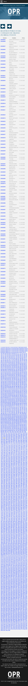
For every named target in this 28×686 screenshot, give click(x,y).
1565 (16, 494)
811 (18, 414)
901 (3, 423)
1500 (19, 487)
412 (5, 380)
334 (16, 373)
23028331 (3, 95)
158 (1, 358)
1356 (16, 471)
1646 (26, 503)
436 (24, 381)
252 (20, 365)
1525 (26, 489)
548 (24, 391)
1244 (11, 458)
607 (3, 397)
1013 (11, 433)
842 (24, 417)
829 (26, 416)
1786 (19, 518)
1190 (14, 452)
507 (26, 387)
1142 (4, 447)
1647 (2, 504)
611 (11, 397)
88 (6, 352)
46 (3, 349)
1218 (2, 456)
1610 (19, 499)
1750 (11, 515)
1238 (24, 457)
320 (16, 371)
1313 (19, 466)
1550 (6, 493)
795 (14, 413)
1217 (26, 455)
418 (16, 380)
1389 (16, 474)
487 (14, 386)
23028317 (3, 106)
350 (20, 374)
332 (13, 373)
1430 (9, 479)
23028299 (3, 271)
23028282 (3, 227)
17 (17, 347)
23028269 (3, 193)
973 (7, 429)
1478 (19, 484)
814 (24, 414)
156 (24, 357)
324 (24, 371)
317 (11, 371)
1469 (24, 483)
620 (1, 398)
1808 (19, 521)
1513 (24, 488)
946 (9, 427)
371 (7, 376)
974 (9, 429)
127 (22, 354)
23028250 (3, 124)
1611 (21, 499)
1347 (21, 469)
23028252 (3, 121)
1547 (26, 491)
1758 (4, 516)
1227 (24, 456)
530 (16, 390)
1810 (24, 521)
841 (22, 417)
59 (21, 349)
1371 (26, 472)
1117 (24, 444)
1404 (26, 476)
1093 (19, 441)
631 (22, 398)
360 (13, 375)
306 (16, 370)
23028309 (3, 296)
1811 (26, 521)
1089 (9, 441)
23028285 (3, 157)
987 (7, 430)
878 (13, 420)
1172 (24, 450)
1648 (4, 504)
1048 (16, 436)
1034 (9, 435)
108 (13, 353)
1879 (4, 529)
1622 (21, 500)
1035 (11, 435)
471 (11, 385)
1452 (9, 482)
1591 (26, 496)
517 (18, 389)
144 (1, 357)
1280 (19, 462)
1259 (21, 460)
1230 (4, 457)
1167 (11, 450)
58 (20, 349)
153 (18, 357)
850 (13, 418)
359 (11, 375)
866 (16, 419)
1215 (21, 455)
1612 (24, 499)
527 (11, 390)
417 (14, 380)
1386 (9, 474)
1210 (9, 455)
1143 (6, 447)
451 (26, 382)
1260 (24, 460)
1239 (26, 457)
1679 (26, 506)
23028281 (3, 196)
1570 (2, 495)
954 (24, 427)
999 (3, 431)
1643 (19, 503)
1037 (16, 435)
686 (20, 403)
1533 (19, 490)
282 (24, 368)
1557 (24, 493)
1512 (21, 488)
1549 (4, 493)
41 (24, 348)
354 (1, 375)
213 (26, 362)
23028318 (3, 118)
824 (16, 416)
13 (12, 347)
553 (7, 392)
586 (16, 395)
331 (11, 373)
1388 (14, 474)
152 (16, 357)
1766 (24, 516)
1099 (6, 442)
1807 (16, 521)
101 (25, 352)
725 (14, 407)
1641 (14, 503)
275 (11, 368)
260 (9, 367)
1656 (24, 504)
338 (24, 373)
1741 (16, 514)
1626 (4, 501)
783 (18, 412)
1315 (24, 466)
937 (18, 425)
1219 (4, 456)
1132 (6, 446)
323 (22, 371)
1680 (2, 507)
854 (20, 418)
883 (22, 420)
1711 (24, 510)
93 (13, 352)
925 (22, 424)
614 (16, 397)
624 (9, 398)
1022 (6, 434)
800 (24, 413)
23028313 (3, 306)
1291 (19, 463)
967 (22, 428)
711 (14, 406)
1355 (14, 471)
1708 (16, 510)
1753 (19, 515)
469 (7, 385)
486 (13, 386)
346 (13, 374)
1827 (11, 523)
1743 (21, 514)
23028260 (3, 260)
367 (26, 375)
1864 (21, 527)
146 (5, 357)
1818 (16, 522)
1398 (11, 476)
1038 (19, 435)
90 (9, 352)
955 (26, 427)
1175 (4, 451)
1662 (11, 505)
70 (9, 351)
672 (20, 402)
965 (18, 428)
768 (16, 411)
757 (22, 409)
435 (22, 381)
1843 (24, 525)
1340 (4, 469)
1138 (21, 446)
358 (9, 375)
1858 (6, 527)
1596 (11, 498)
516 (16, 389)
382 (1, 378)
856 (24, 418)
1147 (16, 447)
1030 (26, 434)
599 (14, 396)
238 (20, 364)
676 (1, 403)
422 (24, 380)
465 (26, 384)
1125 (16, 445)
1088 (6, 441)
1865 (24, 527)
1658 (2, 505)
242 (1, 365)
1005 (18, 431)
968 (24, 428)
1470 (26, 483)
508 (1, 389)
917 (7, 424)
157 (26, 357)
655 (14, 401)
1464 (11, 483)
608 (5, 397)
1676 (19, 506)
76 (17, 351)
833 (7, 417)
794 (13, 413)
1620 (16, 500)
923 (18, 424)
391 (18, 378)
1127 (21, 445)
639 (11, 400)
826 (20, 416)
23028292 (3, 245)
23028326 (3, 77)
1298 (9, 465)
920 (13, 424)
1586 (14, 496)
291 (14, 369)
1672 (9, 506)
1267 (14, 461)
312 (1, 371)
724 (13, 407)
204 (9, 362)
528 (13, 390)
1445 (19, 480)
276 (13, 368)
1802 (4, 521)
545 (18, 391)
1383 (2, 474)
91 (10, 352)
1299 (11, 465)
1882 (11, 529)
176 (9, 359)
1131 (4, 446)
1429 (6, 479)
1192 (19, 452)
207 (14, 362)
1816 (11, 522)
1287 (9, 463)
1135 (14, 446)
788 (1, 413)
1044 (6, 436)
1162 (26, 449)
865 (14, 419)
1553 (14, 493)
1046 (11, 436)
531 (18, 390)
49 (7, 349)
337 (22, 373)
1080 (14, 440)
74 (14, 351)
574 (20, 393)
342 (5, 374)
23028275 (3, 268)
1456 (19, 482)
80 (22, 351)
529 (14, 390)
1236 (19, 457)
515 (14, 389)
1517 (6, 489)
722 (9, 407)
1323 (16, 467)
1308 (6, 466)
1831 (21, 523)
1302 (19, 465)
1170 (19, 450)
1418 (6, 478)
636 (5, 400)
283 (26, 368)
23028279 (3, 165)
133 (7, 356)
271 (3, 368)
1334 (16, 468)
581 (7, 395)
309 (22, 370)
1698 (19, 509)
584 (13, 395)
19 (20, 347)
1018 (24, 433)
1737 (6, 514)
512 (9, 389)
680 (9, 403)
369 (3, 376)
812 (20, 414)
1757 (2, 516)
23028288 (3, 203)
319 (14, 371)
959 (7, 428)
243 (3, 365)
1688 (21, 507)
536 (1, 391)
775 (3, 412)
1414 (24, 477)
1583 (6, 496)
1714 (4, 511)
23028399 (3, 56)
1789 (26, 518)
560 (20, 392)
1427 (2, 479)
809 (14, 414)
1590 (24, 496)
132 (5, 356)
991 (14, 430)
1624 (26, 500)
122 (13, 354)
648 (1, 401)
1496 (9, 487)
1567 (21, 494)
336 (20, 373)
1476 (14, 484)
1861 (14, 527)
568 (9, 393)
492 (24, 386)
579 (3, 395)
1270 (21, 461)
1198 (6, 454)
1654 (19, 504)
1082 (19, 440)
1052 (26, 436)
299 (3, 370)
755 (18, 409)
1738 (9, 514)
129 (26, 354)
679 (7, 403)
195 (18, 360)
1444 (16, 480)
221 (14, 363)
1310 (11, 466)
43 (26, 348)
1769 (4, 517)
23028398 (3, 41)
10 (8, 347)
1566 (19, 494)
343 (7, 374)
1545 (21, 491)
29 (7, 348)
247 (11, 365)
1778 (26, 517)
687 (22, 403)
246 (9, 365)
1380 (21, 473)
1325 (21, 467)
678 (5, 403)
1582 (4, 496)
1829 (16, 523)
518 (20, 389)
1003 (13, 431)
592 (1, 396)
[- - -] (1, 1)
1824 (4, 523)
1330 (6, 468)
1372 (2, 473)
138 (16, 356)
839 (18, 417)
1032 (4, 435)
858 (1, 419)
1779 (2, 518)
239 (22, 364)
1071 (19, 439)
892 (13, 422)
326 (1, 373)
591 (26, 395)
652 (9, 401)
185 (26, 359)
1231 (6, 457)
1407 (6, 477)
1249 (24, 458)
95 (16, 352)
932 (9, 425)
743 (22, 408)
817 (3, 416)
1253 (6, 460)
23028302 (3, 224)
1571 (4, 495)
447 (18, 382)
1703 (4, 510)
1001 (8, 431)
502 (16, 387)
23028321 (3, 110)
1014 (14, 433)
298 (1, 370)
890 (9, 422)
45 (2, 349)
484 (9, 386)
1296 (4, 465)
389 (14, 378)
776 (5, 412)
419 (18, 380)
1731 (19, 512)
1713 (2, 511)
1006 (20, 431)
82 (25, 351)
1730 (16, 512)
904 (9, 423)
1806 (14, 521)
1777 (24, 517)
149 (11, 357)
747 (3, 409)
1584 (9, 496)
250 (16, 365)
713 (18, 406)
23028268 (3, 230)
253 (22, 365)
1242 (6, 458)
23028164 (3, 341)
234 (13, 364)
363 (18, 375)
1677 (21, 506)
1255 (11, 460)
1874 (19, 528)
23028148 (3, 327)
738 (13, 408)
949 (14, 427)
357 (7, 375)
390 (16, 378)
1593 (4, 498)
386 (9, 378)
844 (1, 418)
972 (5, 429)
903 (7, 423)
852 (16, 418)
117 (3, 354)
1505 (4, 488)
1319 (6, 467)
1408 (9, 477)
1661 (9, 505)
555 (11, 392)
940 (24, 425)
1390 (19, 474)
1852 (19, 526)
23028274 (3, 183)
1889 (2, 531)
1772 (11, 517)
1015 (16, 433)
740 (16, 408)
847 (7, 418)
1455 (16, 482)
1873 (16, 528)
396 (1, 379)
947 (11, 427)
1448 (26, 480)
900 (1, 423)
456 (9, 384)
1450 (4, 482)
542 (13, 391)
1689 (24, 507)
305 (14, 370)
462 (20, 384)
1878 (2, 529)
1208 (4, 455)
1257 (16, 460)
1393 (26, 474)
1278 (14, 462)
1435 (21, 479)
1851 (16, 526)
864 (13, 419)
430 (13, 381)
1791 (4, 520)
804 (5, 414)
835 (11, 417)
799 (22, 413)
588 (20, 395)
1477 (16, 484)
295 (22, 369)
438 (1, 382)
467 (3, 385)
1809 (21, 521)
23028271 (3, 265)
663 (3, 402)
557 (14, 392)
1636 (2, 503)
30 (9, 348)
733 (3, 408)
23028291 (3, 154)
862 (9, 419)
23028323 (3, 114)
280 (20, 368)
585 (14, 395)
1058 (14, 438)
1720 (19, 511)
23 (26, 347)
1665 (19, 505)
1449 (2, 482)
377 (18, 376)
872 (1, 420)
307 (18, 370)
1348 (24, 469)
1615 (4, 500)
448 (20, 382)
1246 (16, 458)
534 (24, 390)
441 (7, 382)
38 (20, 348)
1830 (19, 523)
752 (13, 409)
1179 (14, 451)
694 (9, 405)
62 (25, 349)
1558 (26, 493)
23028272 (3, 219)
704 (1, 406)
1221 (9, 456)
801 (26, 413)
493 (26, 386)
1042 (2, 436)
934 (13, 425)
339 (26, 373)
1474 (9, 484)
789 (3, 413)
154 (20, 357)
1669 (2, 506)
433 (18, 381)
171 (26, 358)
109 (14, 353)
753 (14, 409)
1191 (16, 452)
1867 (2, 528)
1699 (21, 509)
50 (9, 349)
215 (3, 363)
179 (14, 359)
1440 (6, 480)
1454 (14, 482)
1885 (19, 529)
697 (14, 405)
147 (7, 357)
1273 (2, 462)
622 (5, 398)
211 (22, 362)
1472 (4, 484)
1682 (6, 507)
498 (9, 387)
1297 (6, 465)
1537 (2, 491)
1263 (4, 461)
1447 (24, 480)
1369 (21, 472)
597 (11, 396)
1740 (14, 514)
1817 (14, 522)
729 (22, 407)
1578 (21, 495)
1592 (2, 498)
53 (13, 349)
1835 (4, 525)
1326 (24, 467)
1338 (26, 468)
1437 (26, 479)
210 (20, 362)
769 (18, 411)
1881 (9, 529)
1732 (21, 512)
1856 (2, 527)
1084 (24, 440)
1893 (11, 531)
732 (1, 408)
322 (20, 371)
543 (14, 391)
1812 (2, 522)
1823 (2, 523)
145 (3, 357)
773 (26, 411)
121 (11, 354)
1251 (2, 460)
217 (7, 363)
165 (14, 358)
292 (16, 369)
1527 (4, 490)
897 (22, 422)
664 (5, 402)
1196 (2, 454)
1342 (9, 469)
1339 (2, 469)
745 (26, 408)
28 (6, 348)
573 (18, 393)
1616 (6, 500)
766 (13, 411)
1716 (9, 511)
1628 (9, 501)
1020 (2, 434)
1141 (2, 447)
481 (3, 386)
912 (24, 423)
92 (12, 352)
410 (1, 380)
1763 (16, 516)
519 (22, 389)
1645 (24, 503)
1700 (24, 509)
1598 (16, 498)
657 (18, 401)
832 (5, 417)
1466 (16, 483)
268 (24, 367)
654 (13, 401)
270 (1, 368)
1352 (6, 471)
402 (13, 379)
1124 (14, 445)
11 (9, 347)
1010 (4, 433)
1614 (2, 500)
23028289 (3, 175)
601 (18, 396)
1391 (21, 474)
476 (20, 385)
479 (26, 385)
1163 (2, 450)
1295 (2, 465)
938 (20, 425)
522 (1, 390)
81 (24, 351)
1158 (16, 449)
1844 (26, 525)
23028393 (3, 57)
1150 (24, 447)
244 (5, 365)
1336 (21, 468)
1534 (21, 490)
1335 (19, 468)
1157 (14, 449)
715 (22, 406)
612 (13, 397)
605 (26, 396)
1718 (14, 511)
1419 (9, 478)
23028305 (3, 291)
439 (3, 382)
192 (13, 360)
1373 (4, 473)
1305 (26, 465)
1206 (26, 454)
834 (9, 417)
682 (13, 403)
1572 (6, 495)
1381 (24, 473)
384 (5, 378)
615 (18, 397)
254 (24, 365)
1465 (14, 483)
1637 (4, 503)
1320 (9, 467)
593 (3, 396)
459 (14, 384)
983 (26, 429)
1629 (11, 501)
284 (1, 369)
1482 (2, 485)
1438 (2, 480)
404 (16, 379)
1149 (21, 447)
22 (24, 347)
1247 (19, 458)
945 (7, 427)
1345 (16, 469)
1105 (21, 442)
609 (7, 397)
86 (3, 352)
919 (11, 424)
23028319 (3, 314)
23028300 (3, 172)
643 (18, 400)
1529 (9, 490)
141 (22, 356)
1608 (14, 499)
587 (18, 395)
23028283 (3, 181)
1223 (14, 456)
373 (11, 376)
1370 (24, 472)
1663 (14, 505)
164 (13, 358)
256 (1, 367)
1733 (24, 512)
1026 (16, 434)
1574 (11, 495)
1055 (6, 438)
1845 (2, 526)
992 (16, 430)
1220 (6, 456)
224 (20, 363)
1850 (14, 526)
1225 (19, 456)
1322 (14, 467)
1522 (19, 489)
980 (20, 429)
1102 (14, 442)
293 (18, 369)
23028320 (3, 310)
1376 (11, 473)
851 (14, 418)
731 (26, 407)
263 (14, 367)
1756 (26, 515)
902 (5, 423)
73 (13, 351)
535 (26, 390)
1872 (14, 528)
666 (9, 402)
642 (16, 400)
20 (22, 347)
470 (9, 385)
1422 (16, 478)
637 (7, 400)
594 (5, 396)
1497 (11, 487)
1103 (16, 442)
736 (9, 408)
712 (16, 406)
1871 (11, 528)
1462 (6, 483)
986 (5, 430)
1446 (21, 480)
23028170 (3, 335)
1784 (14, 518)
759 (26, 409)
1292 (21, 463)
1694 (9, 509)
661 (26, 401)
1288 (11, 463)
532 (20, 390)
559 (18, 392)
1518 (9, 489)
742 (20, 408)
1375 (9, 473)
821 (11, 416)
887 (3, 422)
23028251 (3, 131)
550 (1, 392)
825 (18, 416)
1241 (4, 458)
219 (11, 363)
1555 (19, 493)
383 (3, 378)
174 (5, 359)
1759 (6, 516)
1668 (26, 505)
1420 (11, 478)
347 (14, 374)
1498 (14, 487)
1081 (16, 440)
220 (13, 363)
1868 (4, 528)
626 (13, 398)
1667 (24, 505)
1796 (16, 520)
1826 (9, 523)
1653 (16, 504)
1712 (26, 510)
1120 (4, 445)
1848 (9, 526)
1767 (26, 516)
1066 (6, 439)
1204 (21, 454)
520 (24, 389)
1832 (24, 523)
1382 (26, 473)
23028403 (3, 67)
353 (26, 374)
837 (14, 417)
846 (5, 418)
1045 (9, 436)
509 (3, 389)
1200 (11, 454)
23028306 (3, 283)
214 (1, 363)
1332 (11, 468)
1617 (9, 500)
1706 (11, 510)
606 (1, 397)
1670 (4, 506)
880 (16, 420)
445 (14, 382)
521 (26, 389)
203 (7, 362)
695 (11, 405)
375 (14, 376)
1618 (11, 500)
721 (7, 407)
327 (3, 373)
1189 (11, 452)
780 (13, 412)
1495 (6, 487)
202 (5, 362)
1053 (2, 438)
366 (24, 375)
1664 (16, 505)
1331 (9, 468)
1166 (9, 450)
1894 (14, 531)
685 (18, 403)
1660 (6, 505)
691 (3, 405)
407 (22, 379)
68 (6, 351)
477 (22, 385)
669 (14, 402)
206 (13, 362)
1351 (4, 471)
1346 (19, 469)
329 (7, 373)
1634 (24, 501)
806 (9, 414)
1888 (26, 529)
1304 (24, 465)
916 (5, 424)
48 (6, 349)
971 (3, 429)
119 (7, 354)
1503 (26, 487)
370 (5, 376)
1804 (9, 521)
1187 (6, 452)
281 (22, 368)
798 (20, 413)
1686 (16, 507)
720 (5, 407)
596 (9, 396)
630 (20, 398)
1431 (11, 479)
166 (16, 358)
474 (16, 385)
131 (3, 356)
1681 (4, 507)
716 (24, 406)
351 (22, 374)
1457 (21, 482)
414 (9, 380)
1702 (2, 510)
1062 (24, 438)
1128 (24, 445)
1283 (26, 462)
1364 (9, 472)
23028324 (3, 103)
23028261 (3, 239)
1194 (24, 452)
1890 (4, 531)
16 (16, 347)
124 (16, 354)
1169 (16, 450)
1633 (21, 501)
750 (9, 409)
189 (7, 360)
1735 (2, 514)
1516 (4, 489)
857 (26, 418)
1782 (9, 518)
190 (9, 360)
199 (26, 360)
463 (22, 384)
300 (5, 370)
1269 (19, 461)
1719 (16, 511)
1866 (26, 527)
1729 (14, 512)
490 (20, 386)
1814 (6, 522)
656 (16, 401)
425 (3, 381)
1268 (16, 461)
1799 (24, 520)
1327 (26, 467)
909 (18, 423)
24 (1, 348)
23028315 (3, 100)
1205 (24, 454)
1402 (21, 476)
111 (18, 353)
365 (22, 375)
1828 (14, 523)
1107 (26, 442)
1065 (4, 439)
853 (18, 418)
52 (12, 349)
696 (13, 405)
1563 (11, 494)
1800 (26, 520)
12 (11, 347)
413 (7, 380)
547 (22, 391)
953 (22, 427)
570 (13, 393)
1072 (21, 439)
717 (26, 406)
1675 (16, 506)
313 (3, 371)
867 (18, 419)
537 (3, 391)
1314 (21, 466)
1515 (2, 489)
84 (1, 352)
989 (11, 430)
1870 (9, 528)
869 (22, 419)
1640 (11, 503)
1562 (9, 494)
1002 (10, 431)
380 (24, 376)
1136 (16, 446)
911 (22, 423)
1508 (11, 488)
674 (24, 402)
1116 (21, 444)
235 (14, 364)
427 (7, 381)
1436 (24, 479)
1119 (2, 445)
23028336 (3, 88)
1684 (11, 507)
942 (1, 427)
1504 (2, 488)
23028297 (3, 163)
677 (3, 403)
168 (20, 358)
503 (18, 387)
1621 (19, 500)
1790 (2, 520)
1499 (16, 487)
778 (9, 412)
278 (16, 368)
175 (7, 359)
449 (22, 382)
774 (1, 412)
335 (18, 373)
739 (14, 408)
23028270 (3, 242)
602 (20, 396)
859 (3, 419)
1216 (24, 455)
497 (7, 387)
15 (15, 347)
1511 (19, 488)
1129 (26, 445)
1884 (16, 529)
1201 (14, 454)
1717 (11, 511)
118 (5, 354)
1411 (16, 477)
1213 (16, 455)
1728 (11, 512)
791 (7, 413)
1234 (14, 457)
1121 (6, 445)
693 (7, 405)
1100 (9, 442)
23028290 (3, 178)
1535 (24, 490)
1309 (9, 466)
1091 (14, 441)
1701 (26, 509)
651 (7, 401)
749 (7, 409)
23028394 (3, 64)
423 (26, 380)
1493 (2, 487)
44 (1, 349)
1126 (19, 445)
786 (24, 412)
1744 (24, 514)
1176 (6, 451)
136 (13, 356)
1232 (9, 457)
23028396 (3, 49)
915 (3, 424)
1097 (2, 442)
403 (14, 379)
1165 (6, 450)
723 (11, 407)
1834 (2, 525)
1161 (24, 449)
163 (11, 358)
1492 (26, 485)
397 (3, 379)
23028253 (3, 141)
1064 (2, 439)
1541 (11, 491)
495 (3, 387)
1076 (4, 440)
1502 (24, 487)
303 (11, 370)
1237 (21, 457)
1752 (16, 515)
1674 (14, 506)
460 (16, 384)
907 (14, 423)
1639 (9, 503)
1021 (4, 434)
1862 (16, 527)
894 (16, 422)
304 (13, 370)
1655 (21, 504)
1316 (26, 466)
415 (11, 380)
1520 (14, 489)
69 (7, 351)
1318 (4, 467)
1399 (14, 476)
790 (5, 413)
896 (20, 422)
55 (16, 349)
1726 (6, 512)
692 (5, 405)
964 (16, 428)
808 (13, 414)
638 (9, 400)
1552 (11, 493)
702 (24, 405)
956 (1, 428)
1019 (26, 433)
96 (17, 352)
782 (16, 412)
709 (11, 406)
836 (13, 417)
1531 (14, 490)
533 (22, 390)
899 (26, 422)
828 (24, 416)
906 (13, 423)
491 (22, 386)
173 (3, 359)
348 (16, 374)
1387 (11, 474)
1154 (6, 449)
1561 (6, 494)
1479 (21, 484)
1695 (11, 509)
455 (7, 384)
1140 (26, 446)
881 (18, 420)
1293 (24, 463)
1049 (19, 436)
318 (13, 371)
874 (5, 420)
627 (14, 398)
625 (11, 398)
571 (14, 393)
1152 (2, 449)
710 (13, 406)
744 (24, 408)
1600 (21, 498)
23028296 (3, 216)
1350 (2, 471)
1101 (11, 442)
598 (13, 396)
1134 (11, 446)
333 (14, 373)
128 (24, 354)
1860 (11, 527)
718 (1, 407)
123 (14, 354)
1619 (14, 500)
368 (1, 376)
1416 (2, 478)
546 (20, 391)
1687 (19, 507)
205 (11, 362)
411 (3, 380)
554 (9, 392)
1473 (6, 484)
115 (26, 353)
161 (7, 358)
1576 (16, 495)
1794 (11, 520)
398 (5, 379)
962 (13, 428)
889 (7, 422)
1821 (24, 522)
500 (13, 387)
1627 (6, 501)
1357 (19, 471)
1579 (24, 495)
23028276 (3, 263)
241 (26, 364)
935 (14, 425)
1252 (4, 460)
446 (16, 382)
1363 (6, 472)
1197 (4, 454)
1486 (11, 485)
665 (7, 402)
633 (26, 398)
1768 (2, 517)
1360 (26, 471)
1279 (16, 462)
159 (3, 358)
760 (1, 411)
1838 (11, 525)
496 (5, 387)
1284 (2, 463)
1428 (4, 479)
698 (16, 405)
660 (24, 401)
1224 (16, 456)
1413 (21, 477)
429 (11, 381)
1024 (11, 434)
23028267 (3, 199)
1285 (4, 463)
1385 (6, 474)
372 (9, 376)
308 (20, 370)
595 (7, 396)
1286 (6, 463)
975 (11, 429)
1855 (26, 526)
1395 (4, 476)
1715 (6, 511)
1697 (16, 509)
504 (20, 387)
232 (9, 364)
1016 (19, 433)
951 (18, 427)
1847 (6, 526)
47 (5, 349)
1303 (21, 465)
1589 (21, 496)
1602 (26, 498)
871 (26, 419)
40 (22, 348)
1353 (9, 471)
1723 (26, 511)
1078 (9, 440)
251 (18, 365)
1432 (14, 479)
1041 (26, 435)
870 (24, 419)
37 (18, 348)
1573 (9, 495)
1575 (14, 495)
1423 (19, 478)
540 (9, 391)
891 (11, 422)
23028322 (3, 317)
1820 (21, 522)
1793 (9, 520)
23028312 (3, 307)
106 (9, 353)
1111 (9, 444)
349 (18, 374)
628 (16, 398)
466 (1, 385)
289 (11, 369)
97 (18, 352)
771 (22, 411)
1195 (26, 452)
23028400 (3, 61)
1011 (6, 433)
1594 (6, 498)
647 (26, 400)
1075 (2, 440)
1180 (16, 451)
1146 (14, 447)
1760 (9, 516)
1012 (9, 433)
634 (1, 400)
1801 (2, 521)
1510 (16, 488)
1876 (24, 528)
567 (7, 393)
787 (26, 412)
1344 (14, 469)
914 (1, 424)
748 (5, 409)
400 (9, 379)
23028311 (3, 302)
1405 (2, 477)
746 (1, 409)
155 (22, 357)
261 (11, 367)
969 (26, 428)
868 (20, 419)
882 (20, 420)
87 (5, 352)
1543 (16, 491)
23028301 (3, 275)
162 (9, 358)
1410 (14, 477)
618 (24, 397)
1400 (16, 476)
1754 (21, 515)
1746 (2, 515)
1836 (6, 525)
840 (20, 417)
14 (13, 347)
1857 (4, 527)
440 (5, 382)
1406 (4, 477)
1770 (6, 517)
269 (26, 367)
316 (9, 371)
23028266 (3, 212)
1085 (26, 440)
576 (24, 393)
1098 (4, 442)
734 (5, 408)
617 (22, 397)
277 (14, 368)
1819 (19, 522)
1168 (14, 450)
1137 (19, 446)
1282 (24, 462)
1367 (16, 472)
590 (24, 395)
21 (23, 347)
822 (13, 416)
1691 (2, 509)
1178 (11, 451)
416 (13, 380)
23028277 (3, 206)
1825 (6, 523)
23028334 (3, 92)
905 (11, 423)
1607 (11, 499)
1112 (11, 444)
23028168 (3, 340)
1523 (21, 489)
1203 (19, 454)
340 (1, 374)
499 (11, 387)
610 (9, 397)
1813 (4, 522)
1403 (24, 476)
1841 (19, 525)
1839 (14, 525)
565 (3, 393)
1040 (24, 435)
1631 (16, 501)
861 (7, 419)
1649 (6, 504)
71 (10, 351)
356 (5, 375)
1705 (9, 510)
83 (26, 351)
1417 (4, 478)
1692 (4, 509)
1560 (4, 494)
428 (9, 381)
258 (5, 367)
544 (16, 391)
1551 (9, 493)
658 (20, 401)
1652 (14, 504)
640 (13, 400)
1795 (14, 520)
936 (16, 425)
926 (24, 424)
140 (20, 356)
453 (3, 384)
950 (16, 427)
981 (22, 429)
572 (16, 393)
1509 (14, 488)
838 (16, 417)
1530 (11, 490)
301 (7, 370)
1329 (4, 468)
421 (22, 380)
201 (3, 362)
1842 (21, 525)
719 (3, 407)
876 (9, 420)
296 (24, 369)
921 (14, 424)
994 (20, 430)
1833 (26, 523)
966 (20, 428)
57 (18, 349)
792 (9, 413)
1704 (6, 510)
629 (18, 398)
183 (22, 359)
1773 (14, 517)
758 (24, 409)
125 (18, 354)
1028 (21, 434)
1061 (21, 438)
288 (9, 369)
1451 (6, 482)
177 (11, 359)
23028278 (3, 235)
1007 (22, 431)
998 (1, 431)
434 (20, 381)
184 (24, 359)
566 (5, 393)
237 (18, 364)
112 (20, 353)
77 (18, 351)
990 (13, 430)
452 (1, 384)
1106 (24, 442)
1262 (2, 461)
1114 (16, 444)
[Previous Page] (3, 28)
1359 (24, 471)
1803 (6, 521)
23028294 (3, 186)
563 (26, 392)
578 (1, 395)
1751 (14, 515)
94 (14, 352)
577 (26, 393)
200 (1, 362)
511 (7, 389)
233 (11, 364)
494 (1, 387)
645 (22, 400)
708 (9, 406)
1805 (11, 521)
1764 (19, 516)
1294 (26, 463)
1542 (14, 491)
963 (14, 428)
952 (20, 427)
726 (16, 407)
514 (13, 389)
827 (22, 416)
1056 (9, 438)
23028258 (3, 147)
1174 (2, 451)
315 (7, 371)
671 (18, 402)
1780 (4, 518)
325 (26, 371)
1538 (4, 491)
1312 (16, 466)
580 (5, 395)
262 (13, 367)
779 (11, 412)
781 (14, 412)
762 (5, 411)
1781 (6, 518)
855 (22, 418)
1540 (9, 491)
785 (22, 412)
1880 (6, 529)
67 (5, 351)
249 (14, 365)
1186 (4, 452)
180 (16, 359)
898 (24, 422)
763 (7, 411)
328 (5, 373)
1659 (4, 505)
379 (22, 376)
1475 (11, 484)
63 (26, 349)
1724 (2, 512)
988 (9, 430)
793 (11, 413)
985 (3, 430)
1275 (6, 462)
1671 (6, 506)
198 (24, 360)
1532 (16, 490)
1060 (19, 438)
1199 (9, 454)
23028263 (3, 190)
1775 (19, 517)
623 (7, 398)
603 (22, 396)
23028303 (3, 278)
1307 (4, 466)
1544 (19, 491)
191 (11, 360)
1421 (14, 478)
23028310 (3, 299)
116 (1, 354)
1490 (21, 485)
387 (11, 378)
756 (20, 409)
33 (13, 348)
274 (9, 368)
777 (7, 412)
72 (12, 351)
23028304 (3, 281)
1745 (26, 514)
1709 (19, 510)
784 (20, 412)
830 (1, 417)
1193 (21, 452)
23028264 (3, 247)
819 (7, 416)
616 (20, 397)
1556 (21, 493)
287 (7, 369)
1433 (16, 479)
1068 (11, 439)
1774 (16, 517)
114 (24, 353)
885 (26, 420)
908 (16, 423)
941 (26, 425)
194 (16, 360)
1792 (6, 520)
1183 (24, 451)
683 (14, 403)
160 (5, 358)
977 (14, 429)
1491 (24, 485)
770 (20, 411)
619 (26, 397)
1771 (9, 517)
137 (14, 356)
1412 (19, 477)
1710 (21, 510)
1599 (19, 498)
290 (13, 369)
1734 (26, 512)
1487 (14, 485)
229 (3, 364)
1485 (9, 485)
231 (7, 364)
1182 (21, 451)
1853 (21, 526)
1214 (19, 455)
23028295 (3, 253)
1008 (25, 431)
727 (18, 407)
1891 (6, 531)
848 (9, 418)
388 (13, 378)
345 (11, 374)
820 (9, 416)
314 (5, 371)
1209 (6, 455)
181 (18, 359)
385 (7, 378)
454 (5, 384)
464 (24, 384)
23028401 (3, 52)
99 (21, 352)
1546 (24, 491)
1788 (24, 518)
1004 (15, 431)
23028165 (3, 330)
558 (16, 392)
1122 (9, 445)
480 (1, 386)
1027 (19, 434)
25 (2, 348)
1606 (9, 499)
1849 (11, 526)
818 (5, 416)
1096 (26, 441)
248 (13, 365)
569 (11, 393)
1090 (11, 441)
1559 (2, 494)
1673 (11, 506)
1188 (9, 452)
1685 (14, 507)
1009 (2, 433)
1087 (4, 441)
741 (18, 408)
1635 (26, 501)
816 (1, 416)
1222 (11, 456)
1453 (11, 482)
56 (17, 349)
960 (9, 428)
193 (14, 360)
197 (22, 360)
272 (5, 368)
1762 (14, 516)
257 (3, 367)
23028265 (3, 250)
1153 (4, 449)
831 (3, 417)
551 (3, 392)
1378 (16, 473)
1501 (21, 487)
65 (2, 351)
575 (22, 393)
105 (7, 353)
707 (7, 406)
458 (13, 384)
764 (9, 411)
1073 (24, 439)
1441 (9, 480)
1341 (6, 469)
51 (10, 349)
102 (1, 353)
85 (2, 352)
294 (20, 369)
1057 (11, 438)
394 (24, 378)
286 (5, 369)
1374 (6, 473)
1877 (26, 528)
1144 (9, 447)
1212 (14, 455)
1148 (19, 447)
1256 (14, 460)
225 (22, 363)
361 (14, 375)
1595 (9, 498)
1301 (16, 465)
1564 (14, 494)
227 (26, 363)
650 (5, 401)
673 (22, 402)
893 (14, 422)
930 (5, 425)
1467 (19, 483)
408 (24, 379)
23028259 (3, 150)
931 (7, 425)
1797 (19, 520)
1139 (24, 446)
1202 (16, 454)
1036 (14, 435)
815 (26, 414)
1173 (26, 450)
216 (5, 363)
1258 (19, 460)
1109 (4, 444)
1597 (14, 498)
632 (24, 398)
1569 (26, 494)
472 (13, 385)
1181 (19, 451)
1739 (11, 514)
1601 (24, 498)
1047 (14, 436)
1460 (2, 483)
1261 (26, 460)
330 (9, 373)
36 (17, 348)
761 (3, 411)
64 (1, 351)
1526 (2, 490)
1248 (21, 458)
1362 (4, 472)
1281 (21, 462)
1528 (6, 490)
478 (24, 385)
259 (7, 367)
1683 (9, 507)
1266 (11, 461)
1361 (2, 472)
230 (5, 364)
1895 (16, 531)
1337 (24, 468)
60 (22, 349)
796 (16, 413)
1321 (11, 467)
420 (20, 380)
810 (16, 414)
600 (16, 396)
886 (1, 422)
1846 (4, 526)
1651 (11, 504)
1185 (2, 452)
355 (3, 375)
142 (24, 356)
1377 (14, 473)
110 (16, 353)
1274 (4, 462)
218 (9, 363)
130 (1, 356)
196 (20, 360)
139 (18, 356)
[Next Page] (9, 28)
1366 (14, 472)
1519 (11, 489)
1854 (24, 526)
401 (11, 379)
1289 (14, 463)
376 (16, 376)
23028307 (3, 286)
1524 (24, 489)
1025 (14, 434)
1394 (2, 476)
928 (1, 425)
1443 (14, 480)
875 (7, 420)
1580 (26, 495)
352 (24, 374)
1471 (2, 484)
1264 (6, 461)
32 (12, 348)
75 (16, 351)
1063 (26, 438)
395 (26, 378)
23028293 (3, 234)
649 (3, 401)
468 (5, 385)
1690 (26, 507)
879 (14, 420)
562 (24, 392)
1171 (21, 450)
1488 (16, 485)
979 (18, 429)
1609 (16, 499)
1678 (24, 506)
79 (21, 351)
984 (1, 430)
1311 (14, 466)
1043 (4, 436)
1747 (4, 515)
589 (22, 395)
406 (20, 379)
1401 (19, 476)
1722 (24, 511)
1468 (21, 483)
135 (11, 356)
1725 (4, 512)
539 (7, 391)
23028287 (3, 209)
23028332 (3, 85)
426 (5, 381)
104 (5, 353)
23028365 (3, 70)
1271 (24, 461)
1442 (11, 480)
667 (11, 402)
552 (5, 392)
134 (9, 356)
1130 (2, 446)
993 (18, 430)
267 (22, 367)
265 (18, 367)
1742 (19, 514)
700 (20, 405)
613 (14, 397)
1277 (11, 462)
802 (1, 414)
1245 (14, 458)
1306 (2, 466)
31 (10, 348)
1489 (19, 485)
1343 (11, 469)
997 (26, 430)
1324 (19, 467)
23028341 (3, 75)
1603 (2, 499)
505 (22, 387)
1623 (24, 500)
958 (5, 428)
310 (24, 370)
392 (20, 378)
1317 (2, 467)
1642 (16, 503)
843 (26, 417)
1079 (11, 440)
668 (13, 402)
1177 (9, 451)
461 (18, 384)
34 (14, 348)
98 (20, 352)
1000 (5, 431)
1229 (2, 457)
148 (9, 357)
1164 (4, 450)
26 (3, 348)
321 (18, 371)
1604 (4, 499)
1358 (21, 471)
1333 (14, 468)
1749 (9, 515)
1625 (2, 501)
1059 (16, 438)
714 (20, 406)
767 (14, 411)
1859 (9, 527)
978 (16, 429)
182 (20, 359)
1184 (26, 451)
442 (9, 382)
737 (11, 408)
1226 (21, 456)
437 (26, 381)
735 (7, 408)
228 (1, 364)
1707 (14, 510)
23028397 (3, 46)
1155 (9, 449)
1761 (11, 516)
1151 (26, 447)
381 (26, 376)
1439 (4, 480)
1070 (16, 439)
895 (18, 422)
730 (24, 407)
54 (14, 349)
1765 (21, 516)
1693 (6, 509)
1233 (11, 457)
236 (16, 364)
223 (18, 363)
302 (9, 370)
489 (18, 386)
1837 (9, 525)
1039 (21, 435)
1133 (9, 446)
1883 (14, 529)
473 (14, 385)
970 (1, 429)
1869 (6, 528)
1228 (26, 456)
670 (16, 402)
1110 (6, 444)
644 (20, 400)
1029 (24, 434)
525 (7, 390)
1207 (2, 455)
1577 (19, 495)
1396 (6, 476)
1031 (2, 435)
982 (24, 429)
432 (16, 381)
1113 (14, 444)
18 (19, 347)
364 (20, 375)
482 (5, 386)
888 (5, 422)
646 (24, 400)
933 (11, 425)
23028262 (3, 222)
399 (7, 379)
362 (16, 375)
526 (9, 390)
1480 (24, 484)
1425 (24, 478)
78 (20, 351)
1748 (6, 515)
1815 (9, 522)
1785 (16, 518)
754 (16, 409)
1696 (14, 509)
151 (14, 357)
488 (16, 386)
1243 (9, 458)
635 (3, 400)
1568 (24, 494)
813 (22, 414)
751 (11, 409)
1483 (4, 485)
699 (18, 405)
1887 (24, 529)
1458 (24, 482)
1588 (19, 496)
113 (22, 353)
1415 (26, 477)
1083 (21, 440)
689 (26, 403)
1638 (6, 503)
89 (7, 352)
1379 (19, 473)
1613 (26, 499)
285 (3, 369)
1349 (26, 469)
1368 (19, 472)
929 (3, 425)
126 (20, 354)
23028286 (3, 198)
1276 (9, 462)
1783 (11, 518)
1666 (21, 505)
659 (22, 401)
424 (1, 381)
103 (3, 353)
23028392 (3, 39)
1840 (16, 525)
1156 (11, 449)
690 (1, 405)
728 (20, 407)
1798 (21, 520)
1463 (9, 483)
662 (1, 402)
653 (11, 401)
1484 (6, 485)
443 (11, 382)
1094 (21, 441)
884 (24, 420)
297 (26, 369)
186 (1, 360)
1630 (14, 501)
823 (14, 416)
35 (16, 348)
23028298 (3, 168)
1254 (9, 460)
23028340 (3, 96)
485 (11, 386)
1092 (16, 441)
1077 (6, 440)
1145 (11, 447)
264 (16, 367)
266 (20, 367)
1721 (21, 511)
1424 (21, 478)
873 (3, 420)
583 (11, 395)
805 (7, 414)
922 (16, 424)
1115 (19, 444)
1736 (4, 514)
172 (1, 359)
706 (5, 406)
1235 (16, 457)
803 (3, 414)
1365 (11, 472)
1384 (4, 474)
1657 (26, 504)
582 (9, 395)
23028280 (3, 257)
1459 (26, 482)
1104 (19, 442)
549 (26, 391)
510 (5, 389)
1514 (26, 488)
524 (5, 390)
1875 (21, 528)
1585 (11, 496)
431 (14, 381)
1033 (6, 435)
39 (21, 348)
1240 (2, 458)
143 (26, 356)
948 (13, 427)
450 (24, 382)
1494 (4, 487)
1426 (26, 478)
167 (18, 358)
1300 (14, 465)
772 (24, 411)
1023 (9, 434)
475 (18, 385)
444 (13, 382)
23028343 (3, 80)
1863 (19, 527)
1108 (2, 444)
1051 (24, 436)
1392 (24, 474)
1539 (6, 491)
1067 (9, 439)
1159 (19, 449)
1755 (24, 515)
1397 (9, 476)
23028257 (3, 134)
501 (14, 387)
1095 (24, 441)
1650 (9, 504)
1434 (19, 479)
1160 (21, 449)
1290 (16, 463)
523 (3, 390)
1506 (6, 488)
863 (11, 419)
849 (11, 418)
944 (5, 427)
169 (22, 358)
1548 (2, 493)
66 (3, 351)
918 (9, 424)
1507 (9, 488)
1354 (11, 471)
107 (11, 353)
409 (26, 379)
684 (16, 403)
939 (22, 425)
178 (13, 359)
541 (11, 391)
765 (11, 411)
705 (3, 406)
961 (11, 428)
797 (18, 413)
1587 (16, 496)
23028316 (3, 320)
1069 (14, 439)
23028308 (3, 294)
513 (11, 389)
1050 (21, 436)
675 (26, 402)
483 (7, 386)
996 (24, 430)
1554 (16, 493)
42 (25, 348)
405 (18, 379)
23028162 (3, 333)
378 (20, 376)
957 (3, 428)
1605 (6, 499)
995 (22, 430)
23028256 (3, 128)
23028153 (3, 337)
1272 (26, 461)
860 (5, 419)
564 (1, 393)
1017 (21, 433)
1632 (19, 501)
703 (26, 405)
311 (26, 370)
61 (24, 349)
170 (24, 358)
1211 (11, 455)
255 (26, 365)
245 (7, 365)
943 (3, 427)
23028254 (3, 137)
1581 (2, 496)
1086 (2, 441)
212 (24, 362)
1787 (21, 518)
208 (16, 362)
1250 (26, 458)
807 (11, 414)
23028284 (3, 159)
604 (24, 396)
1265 (9, 461)
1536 (26, 490)
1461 (4, 483)
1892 (9, 531)
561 (22, 392)
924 (20, 424)
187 (3, 360)
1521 (16, 489)
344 (9, 374)
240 (24, 364)
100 (23, 352)
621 (3, 398)
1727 (9, 512)
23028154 (3, 324)
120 (9, 354)
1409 (11, 477)
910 (20, 423)
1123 (11, 445)
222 (16, 363)
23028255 (3, 144)
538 (5, 391)
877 (11, 420)
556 (13, 392)
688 (24, 403)
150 (13, 357)
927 (26, 424)
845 (3, 418)
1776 (21, 517)
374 (13, 376)
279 (18, 368)
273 (7, 368)
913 (26, 423)
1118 (26, 444)
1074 (26, 439)
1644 (21, 503)
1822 (26, 522)
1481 (26, 484)
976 (13, 429)
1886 (21, 529)
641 (14, 400)
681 (11, 403)
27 (5, 348)
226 (24, 363)
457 (11, 384)
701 (22, 405)
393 (22, 378)
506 (24, 387)
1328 (2, 468)
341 (3, 374)
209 (18, 362)
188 (5, 360)
